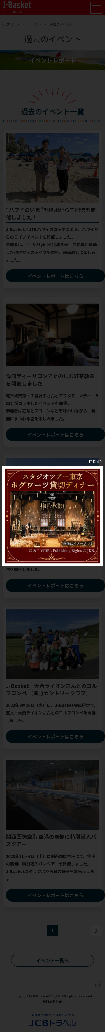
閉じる (94, 461)
